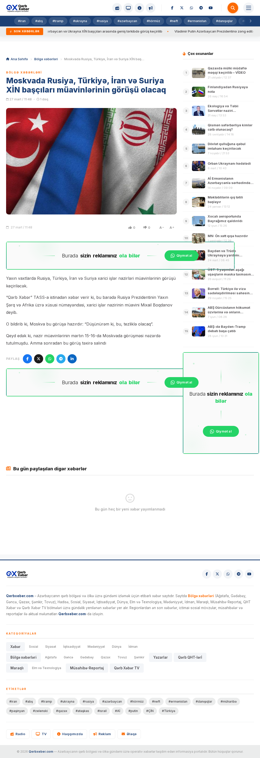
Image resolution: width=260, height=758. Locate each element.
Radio (20, 734)
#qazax (61, 711)
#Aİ (117, 711)
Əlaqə (132, 734)
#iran (22, 21)
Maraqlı (17, 668)
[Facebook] (172, 8)
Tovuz (122, 657)
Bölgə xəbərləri (46, 59)
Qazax (105, 657)
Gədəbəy (87, 657)
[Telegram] (201, 8)
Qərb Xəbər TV (126, 668)
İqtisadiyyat (71, 646)
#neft (174, 21)
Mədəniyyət (96, 646)
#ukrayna (80, 21)
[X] (181, 8)
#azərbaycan (127, 21)
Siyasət (50, 646)
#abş (39, 21)
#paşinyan (17, 711)
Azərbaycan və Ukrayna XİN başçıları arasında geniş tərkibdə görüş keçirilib (83, 31)
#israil (102, 711)
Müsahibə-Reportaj (87, 668)
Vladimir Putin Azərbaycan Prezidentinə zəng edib (195, 31)
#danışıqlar (224, 21)
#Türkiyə (168, 711)
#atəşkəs (82, 711)
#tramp (58, 21)
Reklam (105, 734)
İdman (133, 646)
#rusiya (102, 21)
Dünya (116, 646)
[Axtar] (233, 8)
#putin (133, 711)
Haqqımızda (72, 734)
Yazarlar (160, 657)
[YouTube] (210, 8)
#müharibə (229, 701)
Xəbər (15, 647)
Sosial (33, 646)
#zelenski (40, 711)
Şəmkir (139, 657)
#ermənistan (197, 21)
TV (44, 734)
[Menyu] (248, 8)
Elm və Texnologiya (46, 668)
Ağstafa (51, 657)
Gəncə (68, 657)
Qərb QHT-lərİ (190, 657)
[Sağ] (250, 21)
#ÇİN (150, 711)
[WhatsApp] (191, 8)
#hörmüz (153, 21)
